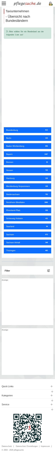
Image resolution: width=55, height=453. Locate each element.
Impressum (45, 446)
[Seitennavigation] (4, 4)
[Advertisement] (27, 61)
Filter (7, 271)
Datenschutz (7, 446)
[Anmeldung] (51, 3)
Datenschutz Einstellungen (27, 446)
